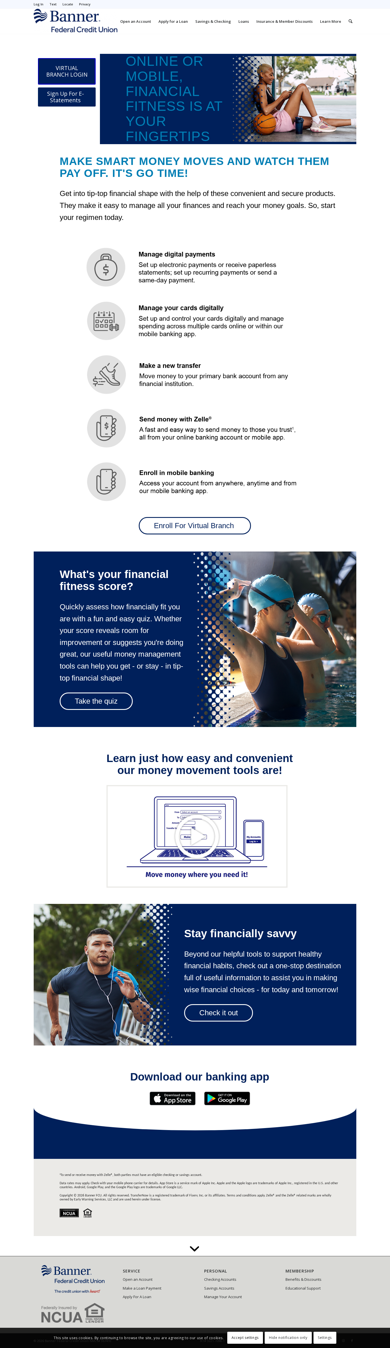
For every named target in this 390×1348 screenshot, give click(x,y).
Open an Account (137, 1279)
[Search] (350, 21)
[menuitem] (40, 4)
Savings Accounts (219, 1288)
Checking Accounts (220, 1279)
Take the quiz (96, 701)
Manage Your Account (223, 1296)
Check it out (218, 1012)
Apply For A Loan (137, 1296)
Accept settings (245, 1337)
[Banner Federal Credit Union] (75, 21)
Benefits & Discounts (303, 1279)
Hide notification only (288, 1337)
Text (53, 4)
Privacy (85, 4)
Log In (38, 4)
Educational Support (303, 1288)
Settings (325, 1337)
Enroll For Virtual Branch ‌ (195, 525)
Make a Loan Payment (142, 1288)
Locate (68, 4)
